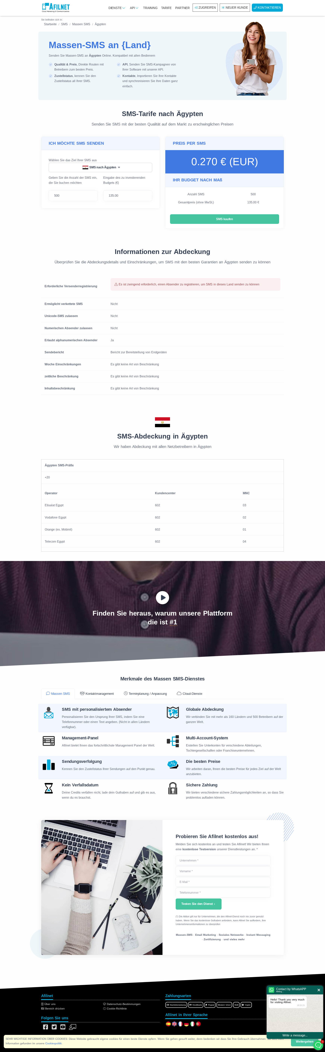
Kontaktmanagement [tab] (99, 694)
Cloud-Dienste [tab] (191, 694)
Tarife (166, 8)
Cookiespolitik (53, 1043)
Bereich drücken (54, 1008)
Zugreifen (207, 7)
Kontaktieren (269, 7)
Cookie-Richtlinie (116, 1008)
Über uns (49, 1004)
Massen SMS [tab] (60, 694)
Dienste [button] (115, 8)
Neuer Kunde (237, 7)
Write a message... (295, 1035)
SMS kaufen (224, 219)
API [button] (133, 8)
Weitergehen (305, 1041)
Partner (182, 8)
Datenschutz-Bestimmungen (123, 1004)
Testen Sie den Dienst (197, 904)
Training (150, 8)
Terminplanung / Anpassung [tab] (147, 694)
